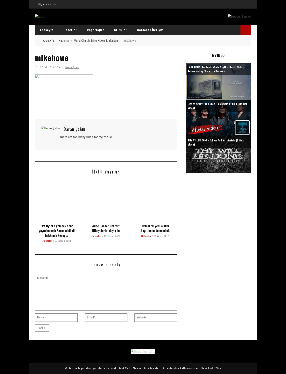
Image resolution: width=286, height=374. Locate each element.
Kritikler (120, 30)
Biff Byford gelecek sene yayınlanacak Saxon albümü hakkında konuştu (57, 231)
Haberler (70, 30)
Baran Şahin (72, 67)
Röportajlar (95, 30)
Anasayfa (47, 30)
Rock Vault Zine (211, 368)
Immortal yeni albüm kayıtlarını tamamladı (155, 228)
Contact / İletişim (150, 30)
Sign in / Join (47, 4)
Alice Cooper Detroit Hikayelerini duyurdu (106, 228)
